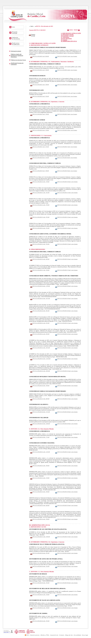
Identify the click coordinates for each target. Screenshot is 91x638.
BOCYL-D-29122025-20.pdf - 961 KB (41, 310)
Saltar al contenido (7, 0)
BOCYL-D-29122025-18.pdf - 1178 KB (41, 286)
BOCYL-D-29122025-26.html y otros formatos (67, 385)
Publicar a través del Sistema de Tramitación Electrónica (17, 56)
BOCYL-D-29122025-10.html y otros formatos (67, 181)
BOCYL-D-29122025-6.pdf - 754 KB (41, 130)
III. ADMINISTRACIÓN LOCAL (69, 41)
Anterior (71, 29)
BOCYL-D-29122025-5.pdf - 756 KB (41, 114)
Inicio (32, 26)
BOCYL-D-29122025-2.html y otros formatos (67, 70)
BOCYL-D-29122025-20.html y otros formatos (67, 310)
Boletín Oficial (36, 15)
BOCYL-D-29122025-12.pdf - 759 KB (41, 204)
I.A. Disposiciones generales (67, 34)
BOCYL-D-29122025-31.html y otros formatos (67, 451)
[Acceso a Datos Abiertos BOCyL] (31, 633)
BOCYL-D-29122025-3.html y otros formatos (67, 84)
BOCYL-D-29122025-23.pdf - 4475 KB (41, 347)
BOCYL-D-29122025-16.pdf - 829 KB (41, 259)
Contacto (62, 635)
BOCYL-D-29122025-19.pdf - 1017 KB (41, 298)
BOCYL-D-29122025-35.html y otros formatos (67, 505)
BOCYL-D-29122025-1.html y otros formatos (67, 56)
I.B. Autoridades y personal (67, 36)
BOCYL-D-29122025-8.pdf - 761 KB (41, 157)
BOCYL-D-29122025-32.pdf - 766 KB (41, 465)
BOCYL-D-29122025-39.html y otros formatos (67, 566)
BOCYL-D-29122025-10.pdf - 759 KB (41, 181)
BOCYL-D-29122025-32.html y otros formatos (67, 465)
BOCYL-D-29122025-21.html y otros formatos (67, 323)
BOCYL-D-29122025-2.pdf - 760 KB (41, 70)
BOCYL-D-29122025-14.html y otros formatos (67, 228)
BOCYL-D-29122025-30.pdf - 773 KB (41, 437)
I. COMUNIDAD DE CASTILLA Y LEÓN (71, 33)
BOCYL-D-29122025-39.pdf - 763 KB (41, 566)
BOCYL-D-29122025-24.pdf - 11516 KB (41, 358)
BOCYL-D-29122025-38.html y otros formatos (67, 553)
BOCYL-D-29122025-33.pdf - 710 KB (41, 477)
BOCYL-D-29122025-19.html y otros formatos (67, 298)
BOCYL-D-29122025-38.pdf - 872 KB (41, 553)
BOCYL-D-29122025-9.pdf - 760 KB (41, 170)
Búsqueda (14, 32)
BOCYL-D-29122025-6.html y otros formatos (67, 130)
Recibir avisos (15, 43)
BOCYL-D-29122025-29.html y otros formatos (67, 423)
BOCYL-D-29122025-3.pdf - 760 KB (41, 84)
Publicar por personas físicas (18, 60)
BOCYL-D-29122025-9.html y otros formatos (67, 170)
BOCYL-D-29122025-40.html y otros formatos (67, 582)
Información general (16, 51)
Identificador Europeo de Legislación (17, 63)
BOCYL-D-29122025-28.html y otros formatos (67, 411)
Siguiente (76, 29)
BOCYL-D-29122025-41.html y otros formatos (67, 594)
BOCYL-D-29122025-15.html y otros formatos (67, 244)
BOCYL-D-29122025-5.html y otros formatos (67, 114)
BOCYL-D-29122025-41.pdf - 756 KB (41, 594)
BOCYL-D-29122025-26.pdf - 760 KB (41, 385)
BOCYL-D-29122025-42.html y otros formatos (67, 607)
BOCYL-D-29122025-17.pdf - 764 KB (41, 270)
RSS (27, 635)
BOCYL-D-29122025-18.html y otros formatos (67, 286)
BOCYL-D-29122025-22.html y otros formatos (67, 334)
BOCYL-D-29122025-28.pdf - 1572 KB (41, 411)
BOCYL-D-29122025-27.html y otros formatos (67, 398)
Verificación (16, 38)
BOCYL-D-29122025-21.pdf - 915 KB (41, 323)
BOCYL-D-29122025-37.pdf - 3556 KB (41, 536)
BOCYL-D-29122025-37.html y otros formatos (67, 536)
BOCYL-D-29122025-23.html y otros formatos (67, 347)
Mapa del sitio (69, 635)
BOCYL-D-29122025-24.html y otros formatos (67, 358)
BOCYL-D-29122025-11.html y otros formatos (67, 192)
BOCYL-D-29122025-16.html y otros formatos (67, 259)
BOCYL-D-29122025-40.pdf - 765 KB (41, 582)
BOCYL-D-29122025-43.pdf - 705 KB (41, 621)
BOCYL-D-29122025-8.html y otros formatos (67, 157)
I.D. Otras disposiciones (66, 38)
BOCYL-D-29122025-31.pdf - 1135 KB (41, 451)
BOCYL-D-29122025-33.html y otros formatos (67, 477)
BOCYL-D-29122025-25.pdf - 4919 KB (41, 371)
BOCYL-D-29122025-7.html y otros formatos (67, 146)
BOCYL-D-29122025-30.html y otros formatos (67, 437)
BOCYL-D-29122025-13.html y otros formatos (67, 217)
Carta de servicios (35, 635)
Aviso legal (85, 635)
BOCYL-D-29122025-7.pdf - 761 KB (41, 146)
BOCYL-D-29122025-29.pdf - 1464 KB (41, 423)
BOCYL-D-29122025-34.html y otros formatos (67, 491)
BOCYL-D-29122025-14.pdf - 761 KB (41, 228)
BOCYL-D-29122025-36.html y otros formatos (67, 519)
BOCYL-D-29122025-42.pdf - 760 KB (41, 607)
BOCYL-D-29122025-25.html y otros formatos (67, 371)
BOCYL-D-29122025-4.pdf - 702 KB (41, 96)
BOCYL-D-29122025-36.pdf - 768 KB (41, 519)
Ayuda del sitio (54, 635)
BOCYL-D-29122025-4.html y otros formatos (67, 96)
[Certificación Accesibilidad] (8, 633)
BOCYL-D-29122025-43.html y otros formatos (67, 621)
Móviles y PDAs (45, 635)
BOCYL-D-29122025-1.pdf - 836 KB (41, 56)
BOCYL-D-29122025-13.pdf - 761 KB (41, 217)
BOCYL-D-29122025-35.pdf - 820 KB (41, 505)
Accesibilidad (77, 635)
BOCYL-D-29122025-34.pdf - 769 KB (41, 491)
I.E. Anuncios (64, 40)
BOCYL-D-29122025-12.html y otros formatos (67, 204)
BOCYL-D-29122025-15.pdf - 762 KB (41, 244)
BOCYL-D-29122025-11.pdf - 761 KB (41, 192)
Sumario (33, 35)
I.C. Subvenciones (65, 37)
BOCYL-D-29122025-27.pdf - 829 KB (41, 398)
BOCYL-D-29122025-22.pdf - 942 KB (41, 334)
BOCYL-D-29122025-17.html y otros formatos (67, 270)
